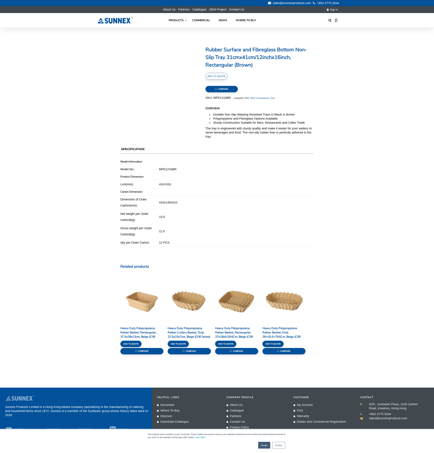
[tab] (132, 149)
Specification (132, 149)
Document (167, 405)
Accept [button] (264, 445)
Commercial (201, 20)
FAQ (300, 410)
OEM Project (217, 9)
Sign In (334, 9)
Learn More (200, 437)
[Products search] (330, 20)
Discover (166, 416)
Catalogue (199, 9)
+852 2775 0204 (328, 3)
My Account (305, 405)
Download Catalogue (174, 421)
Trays (272, 98)
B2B (247, 98)
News (223, 20)
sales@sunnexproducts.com (292, 3)
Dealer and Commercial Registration (321, 421)
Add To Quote (216, 76)
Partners (184, 9)
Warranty (303, 416)
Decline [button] (278, 445)
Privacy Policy (239, 427)
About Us (169, 9)
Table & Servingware (259, 98)
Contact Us (236, 9)
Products (176, 20)
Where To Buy (246, 20)
